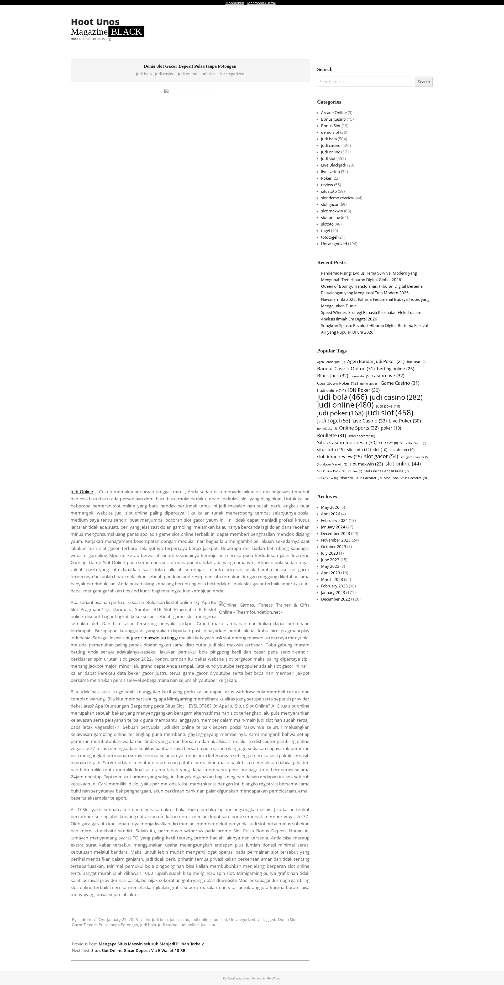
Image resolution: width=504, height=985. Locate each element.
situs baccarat (361, 435)
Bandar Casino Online (346, 368)
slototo (327, 224)
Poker (326, 178)
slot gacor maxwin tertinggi (149, 638)
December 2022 (335, 599)
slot (380, 449)
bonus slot (359, 376)
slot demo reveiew (337, 197)
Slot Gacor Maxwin (332, 464)
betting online (395, 368)
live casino (330, 171)
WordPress (274, 978)
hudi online (331, 390)
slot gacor (330, 204)
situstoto (329, 191)
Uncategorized (231, 73)
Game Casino (400, 382)
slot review (327, 478)
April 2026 (330, 513)
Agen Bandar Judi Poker (376, 361)
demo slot (330, 132)
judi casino (165, 73)
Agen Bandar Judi (331, 362)
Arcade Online (334, 112)
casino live (388, 375)
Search (424, 81)
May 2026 (330, 507)
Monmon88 (234, 3)
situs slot (388, 443)
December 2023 (335, 533)
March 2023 (332, 579)
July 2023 (329, 553)
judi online (187, 73)
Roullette (331, 435)
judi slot (208, 73)
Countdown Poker (337, 383)
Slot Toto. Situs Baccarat (405, 477)
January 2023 (333, 592)
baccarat (416, 361)
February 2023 (334, 585)
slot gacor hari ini (414, 457)
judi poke (388, 406)
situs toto (331, 449)
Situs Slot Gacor (413, 443)
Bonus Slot (330, 125)
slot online (330, 217)
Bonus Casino (333, 119)
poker (391, 428)
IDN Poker (364, 390)
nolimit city (327, 428)
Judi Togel (333, 420)
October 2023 (333, 546)
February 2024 (334, 520)
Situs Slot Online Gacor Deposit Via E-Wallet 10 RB (138, 950)
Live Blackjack (333, 165)
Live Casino (370, 420)
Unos (246, 978)
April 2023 (330, 572)
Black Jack (332, 375)
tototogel (329, 237)
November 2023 (336, 540)
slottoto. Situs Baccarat (361, 477)
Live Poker (405, 420)
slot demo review (339, 456)
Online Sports (359, 427)
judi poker (340, 413)
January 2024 (333, 526)
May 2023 (330, 566)
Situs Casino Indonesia (346, 442)
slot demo (402, 449)
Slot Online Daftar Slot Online (339, 471)
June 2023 (330, 559)
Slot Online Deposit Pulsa (386, 471)
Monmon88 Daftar (261, 3)
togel (325, 230)
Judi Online (82, 492)
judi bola (144, 73)
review (327, 184)
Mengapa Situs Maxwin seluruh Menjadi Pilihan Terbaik (151, 943)
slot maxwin (332, 210)
